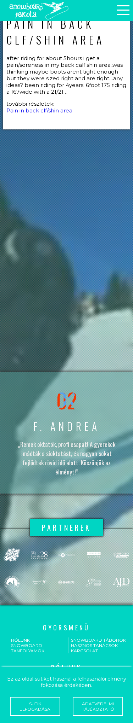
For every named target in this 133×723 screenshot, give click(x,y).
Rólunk (20, 640)
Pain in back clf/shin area (39, 110)
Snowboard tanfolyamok (27, 648)
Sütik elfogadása (35, 706)
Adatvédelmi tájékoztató (98, 706)
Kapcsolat (84, 650)
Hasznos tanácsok (94, 645)
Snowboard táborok (98, 640)
